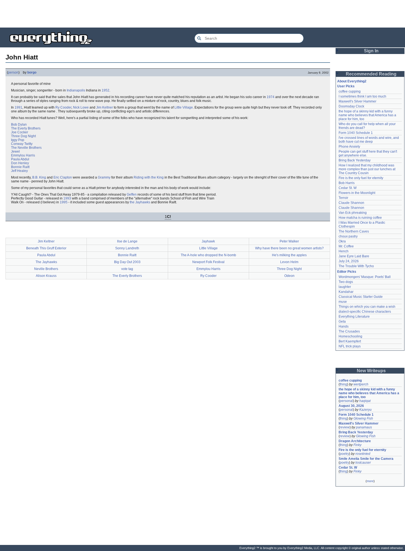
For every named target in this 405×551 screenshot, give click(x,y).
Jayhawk (208, 241)
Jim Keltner (104, 107)
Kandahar (346, 292)
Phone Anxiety (349, 146)
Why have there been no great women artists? (289, 248)
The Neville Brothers (26, 148)
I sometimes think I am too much (362, 96)
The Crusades (349, 331)
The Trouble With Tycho (356, 266)
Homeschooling (350, 336)
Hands (344, 326)
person (13, 72)
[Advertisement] (202, 13)
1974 (270, 97)
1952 (105, 90)
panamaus (364, 427)
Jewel (15, 151)
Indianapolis (76, 90)
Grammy (104, 177)
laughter (345, 287)
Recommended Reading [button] (371, 74)
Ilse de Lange (127, 241)
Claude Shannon (351, 203)
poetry (344, 454)
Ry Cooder (63, 107)
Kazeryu (365, 410)
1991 (18, 107)
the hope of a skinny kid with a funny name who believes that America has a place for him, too (368, 115)
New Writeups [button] (371, 370)
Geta (342, 321)
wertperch (360, 384)
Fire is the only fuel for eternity (361, 178)
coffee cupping (350, 91)
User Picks (346, 86)
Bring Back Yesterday (355, 160)
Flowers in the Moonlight (357, 193)
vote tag (127, 269)
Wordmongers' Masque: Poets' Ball (365, 277)
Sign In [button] (371, 50)
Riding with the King (149, 177)
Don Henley (20, 163)
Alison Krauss (46, 276)
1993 (67, 198)
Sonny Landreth (127, 248)
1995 (64, 202)
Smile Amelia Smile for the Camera (366, 459)
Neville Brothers (46, 269)
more (370, 481)
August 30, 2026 (351, 406)
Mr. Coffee (346, 246)
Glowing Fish (363, 418)
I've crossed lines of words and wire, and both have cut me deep (369, 140)
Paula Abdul (20, 159)
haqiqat (365, 401)
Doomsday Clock (351, 106)
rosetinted (362, 454)
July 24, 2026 (349, 261)
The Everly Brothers (25, 128)
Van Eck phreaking (353, 213)
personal (346, 401)
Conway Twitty (22, 144)
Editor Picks (346, 272)
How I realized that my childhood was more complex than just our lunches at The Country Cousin (367, 169)
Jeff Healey (19, 171)
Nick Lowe (81, 107)
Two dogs (346, 282)
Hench (344, 251)
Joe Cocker (19, 132)
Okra (342, 241)
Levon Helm (289, 262)
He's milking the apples (289, 255)
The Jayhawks (46, 262)
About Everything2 (351, 81)
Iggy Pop (17, 140)
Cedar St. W (348, 188)
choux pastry (348, 236)
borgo (31, 72)
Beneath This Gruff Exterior (46, 248)
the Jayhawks (140, 202)
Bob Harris (347, 183)
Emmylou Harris (23, 155)
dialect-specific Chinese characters (365, 312)
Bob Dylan (19, 124)
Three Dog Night (23, 136)
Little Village (183, 107)
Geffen (132, 194)
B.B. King (39, 177)
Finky (357, 445)
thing (343, 384)
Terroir (343, 198)
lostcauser (363, 462)
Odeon (289, 276)
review (345, 427)
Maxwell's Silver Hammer (357, 101)
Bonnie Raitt (20, 167)
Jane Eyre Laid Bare (354, 256)
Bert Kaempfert (350, 341)
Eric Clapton (62, 177)
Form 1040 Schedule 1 (356, 133)
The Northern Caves (354, 231)
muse (343, 302)
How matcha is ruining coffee (360, 218)
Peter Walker (289, 241)
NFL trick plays (350, 346)
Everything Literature (354, 316)
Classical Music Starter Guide (361, 297)
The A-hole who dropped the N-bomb (208, 255)
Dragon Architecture (355, 441)
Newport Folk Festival (208, 262)
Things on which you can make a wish (367, 307)
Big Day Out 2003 (127, 262)
